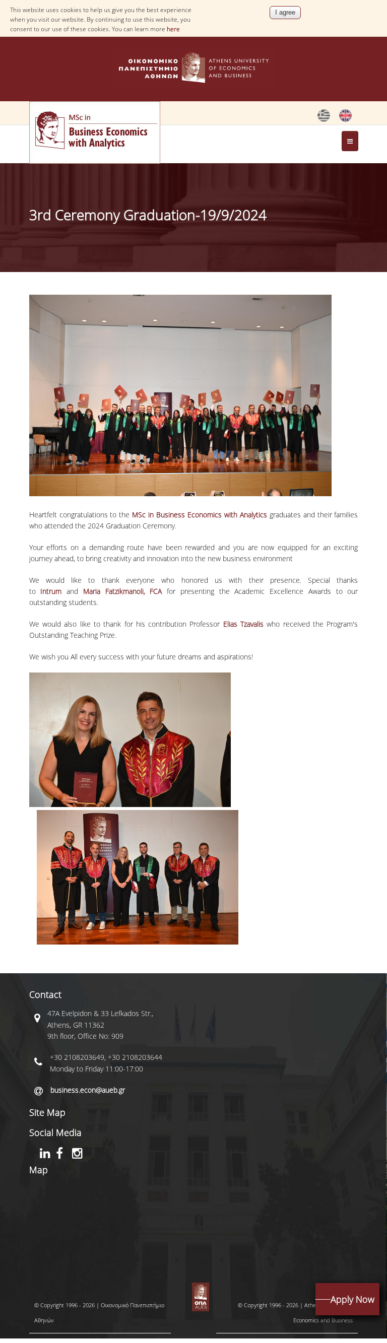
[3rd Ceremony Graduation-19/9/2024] (323, 119)
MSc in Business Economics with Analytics (199, 514)
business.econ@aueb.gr (87, 1090)
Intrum (50, 591)
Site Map (47, 1112)
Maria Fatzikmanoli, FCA (122, 591)
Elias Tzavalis (243, 624)
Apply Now (352, 1299)
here (173, 29)
